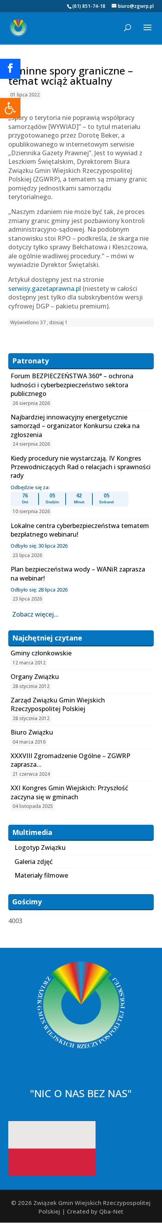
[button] (10, 108)
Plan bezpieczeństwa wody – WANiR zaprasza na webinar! (78, 573)
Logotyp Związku (40, 847)
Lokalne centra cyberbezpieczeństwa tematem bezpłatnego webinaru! (80, 530)
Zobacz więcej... (35, 614)
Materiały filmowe (41, 875)
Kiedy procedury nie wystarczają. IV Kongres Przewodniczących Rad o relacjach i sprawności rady (81, 467)
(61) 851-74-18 (88, 6)
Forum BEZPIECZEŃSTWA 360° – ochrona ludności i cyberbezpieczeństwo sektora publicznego (72, 385)
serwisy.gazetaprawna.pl (44, 288)
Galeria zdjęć (34, 861)
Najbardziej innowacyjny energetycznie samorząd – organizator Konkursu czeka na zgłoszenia (75, 426)
